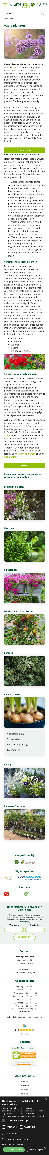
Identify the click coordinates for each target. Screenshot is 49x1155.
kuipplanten (10, 456)
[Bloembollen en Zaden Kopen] (24, 712)
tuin (15, 67)
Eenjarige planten (14, 486)
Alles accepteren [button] (13, 1150)
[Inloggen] (10, 4)
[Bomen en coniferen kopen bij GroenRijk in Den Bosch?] (24, 824)
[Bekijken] (45, 4)
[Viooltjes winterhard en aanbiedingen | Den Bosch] (24, 783)
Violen (7, 764)
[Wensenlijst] (39, 4)
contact (8, 435)
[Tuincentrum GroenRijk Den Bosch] (24, 5)
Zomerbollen (13, 739)
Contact (24, 1081)
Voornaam (14, 925)
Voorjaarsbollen (15, 733)
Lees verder (40, 1116)
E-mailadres (35, 925)
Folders (24, 1089)
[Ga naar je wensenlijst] (39, 4)
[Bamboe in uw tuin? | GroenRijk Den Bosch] (24, 671)
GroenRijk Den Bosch (24, 956)
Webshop (24, 1085)
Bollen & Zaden (12, 694)
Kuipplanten (10, 569)
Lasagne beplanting (17, 744)
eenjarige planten (26, 453)
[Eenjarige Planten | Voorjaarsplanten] (24, 505)
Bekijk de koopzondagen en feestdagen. (24, 1017)
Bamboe (25, 465)
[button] (24, 1144)
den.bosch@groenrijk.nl (24, 972)
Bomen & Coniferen (14, 806)
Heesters (9, 528)
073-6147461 (24, 969)
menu (5, 5)
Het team (24, 1093)
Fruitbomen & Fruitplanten (18, 611)
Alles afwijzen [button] (36, 1150)
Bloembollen (13, 749)
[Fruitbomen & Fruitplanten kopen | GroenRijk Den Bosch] (24, 629)
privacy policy (24, 921)
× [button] (46, 1099)
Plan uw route (24, 150)
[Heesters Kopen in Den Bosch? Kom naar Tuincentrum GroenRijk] (24, 546)
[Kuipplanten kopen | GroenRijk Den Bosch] (24, 588)
